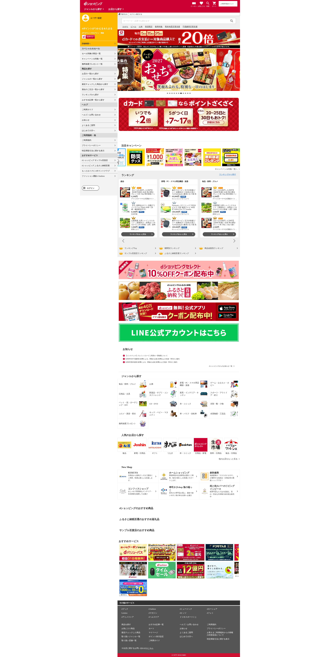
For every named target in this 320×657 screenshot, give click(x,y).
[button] (214, 3)
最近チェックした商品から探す (95, 84)
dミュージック (186, 609)
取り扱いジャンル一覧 (131, 636)
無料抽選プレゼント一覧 (92, 64)
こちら (150, 648)
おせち (125, 27)
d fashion (152, 609)
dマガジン (153, 613)
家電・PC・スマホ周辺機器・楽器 (189, 384)
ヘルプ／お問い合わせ (91, 115)
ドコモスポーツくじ (188, 617)
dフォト (210, 613)
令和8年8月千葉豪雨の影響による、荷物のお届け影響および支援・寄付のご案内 (153, 359)
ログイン (90, 188)
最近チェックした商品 (131, 632)
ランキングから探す (90, 95)
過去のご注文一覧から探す (93, 89)
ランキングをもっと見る (138, 234)
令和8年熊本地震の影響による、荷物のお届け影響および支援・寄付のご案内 (151, 362)
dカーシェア (212, 609)
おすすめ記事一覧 (156, 624)
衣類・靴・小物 (217, 404)
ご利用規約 (86, 140)
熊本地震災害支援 (172, 27)
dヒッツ (183, 613)
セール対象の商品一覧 (91, 54)
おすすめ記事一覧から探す (93, 100)
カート (151, 628)
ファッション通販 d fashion (93, 176)
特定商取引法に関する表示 (93, 151)
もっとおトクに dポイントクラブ (96, 171)
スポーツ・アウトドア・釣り (218, 394)
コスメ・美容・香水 (127, 414)
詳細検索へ (86, 44)
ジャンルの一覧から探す (92, 79)
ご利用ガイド (87, 110)
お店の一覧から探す (90, 74)
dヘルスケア (154, 617)
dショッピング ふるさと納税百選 (96, 166)
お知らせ (85, 120)
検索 (232, 21)
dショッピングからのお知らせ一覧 (220, 366)
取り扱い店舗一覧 (129, 640)
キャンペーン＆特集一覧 (92, 59)
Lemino (125, 613)
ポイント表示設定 (156, 636)
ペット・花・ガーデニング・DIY (128, 404)
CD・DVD (153, 404)
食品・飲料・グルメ (127, 384)
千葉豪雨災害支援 (190, 27)
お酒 (151, 384)
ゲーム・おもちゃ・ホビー (219, 384)
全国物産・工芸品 (217, 414)
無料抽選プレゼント (127, 424)
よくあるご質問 (88, 125)
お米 (140, 27)
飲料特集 (158, 27)
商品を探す (126, 624)
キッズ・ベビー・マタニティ (158, 413)
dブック (125, 609)
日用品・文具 (124, 394)
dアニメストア (128, 617)
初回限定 (148, 27)
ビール (133, 27)
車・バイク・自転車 (188, 414)
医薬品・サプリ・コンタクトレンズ (158, 394)
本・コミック (185, 404)
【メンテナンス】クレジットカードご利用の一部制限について (147, 356)
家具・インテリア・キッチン (189, 394)
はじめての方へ (88, 131)
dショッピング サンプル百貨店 (95, 160)
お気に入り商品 (128, 628)
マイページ (153, 632)
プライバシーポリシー (91, 145)
